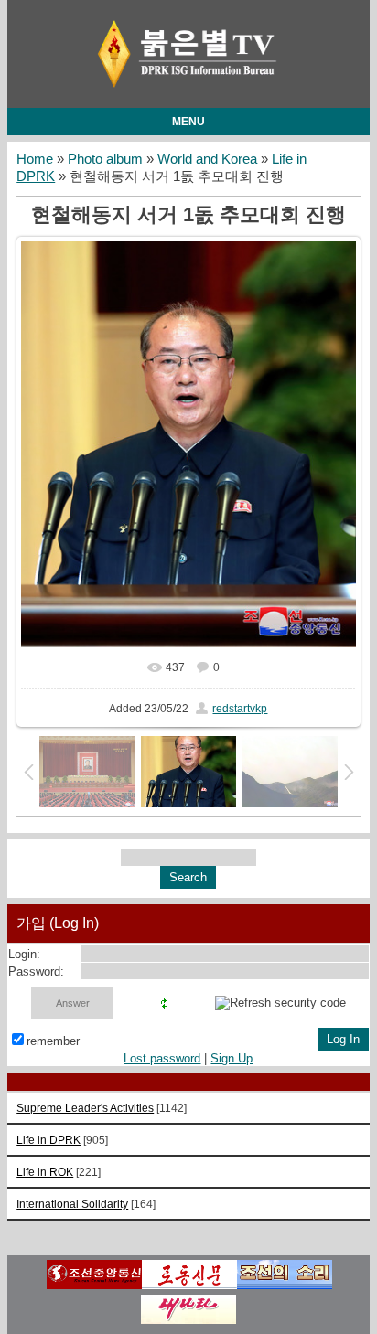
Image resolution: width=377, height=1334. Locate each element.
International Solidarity (72, 1204)
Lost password (162, 1058)
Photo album (105, 159)
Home (34, 159)
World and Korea (207, 159)
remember (53, 1041)
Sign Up (231, 1058)
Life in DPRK (48, 1140)
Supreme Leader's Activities (85, 1108)
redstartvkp (239, 708)
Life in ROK (44, 1172)
